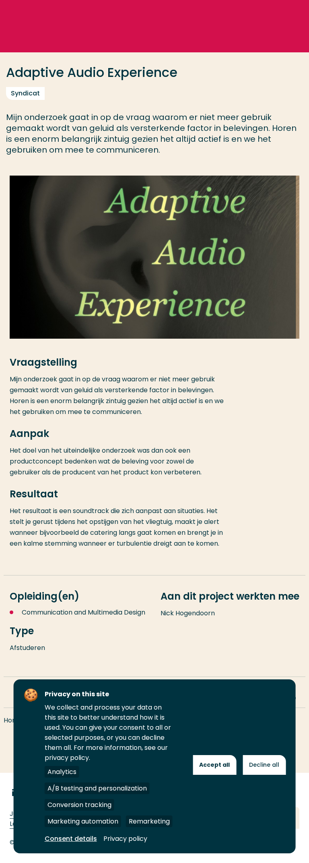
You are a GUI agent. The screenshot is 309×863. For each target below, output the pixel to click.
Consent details (71, 838)
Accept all (214, 765)
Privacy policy (125, 838)
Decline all (264, 765)
